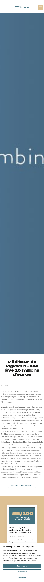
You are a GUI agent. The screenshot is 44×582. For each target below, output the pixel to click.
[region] (22, 562)
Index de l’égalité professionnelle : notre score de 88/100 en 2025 (20, 530)
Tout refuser (22, 577)
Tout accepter (22, 566)
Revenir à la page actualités (22, 486)
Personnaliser (22, 572)
